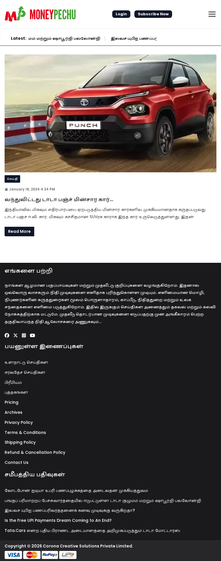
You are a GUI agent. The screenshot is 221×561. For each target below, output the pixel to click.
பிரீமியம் (13, 382)
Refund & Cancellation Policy (35, 452)
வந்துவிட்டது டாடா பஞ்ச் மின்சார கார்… (59, 199)
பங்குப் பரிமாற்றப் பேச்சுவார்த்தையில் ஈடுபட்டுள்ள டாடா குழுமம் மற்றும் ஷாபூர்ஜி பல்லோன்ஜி (103, 500)
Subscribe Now (153, 14)
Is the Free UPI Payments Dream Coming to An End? (58, 520)
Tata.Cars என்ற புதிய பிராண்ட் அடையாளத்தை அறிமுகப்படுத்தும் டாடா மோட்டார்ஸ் (92, 530)
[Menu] (212, 14)
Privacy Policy (19, 422)
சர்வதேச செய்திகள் (25, 372)
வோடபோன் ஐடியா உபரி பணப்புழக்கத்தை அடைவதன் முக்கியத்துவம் (76, 490)
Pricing (11, 402)
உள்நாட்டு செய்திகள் (26, 362)
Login (121, 14)
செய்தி (12, 179)
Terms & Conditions (25, 432)
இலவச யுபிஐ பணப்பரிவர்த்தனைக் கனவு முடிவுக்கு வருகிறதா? (70, 510)
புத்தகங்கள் (16, 392)
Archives (13, 412)
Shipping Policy (20, 442)
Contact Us (16, 462)
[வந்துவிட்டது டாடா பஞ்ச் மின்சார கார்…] (110, 113)
